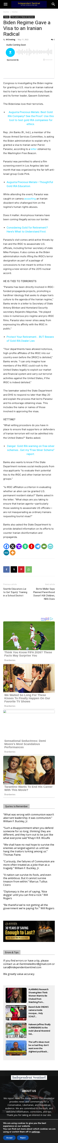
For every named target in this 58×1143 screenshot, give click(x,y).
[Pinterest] (21, 569)
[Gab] (25, 546)
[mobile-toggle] (5, 4)
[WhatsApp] (28, 569)
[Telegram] (38, 546)
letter (34, 149)
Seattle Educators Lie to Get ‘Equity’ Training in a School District (15, 592)
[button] (53, 4)
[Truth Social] (19, 546)
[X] (12, 546)
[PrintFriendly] (50, 546)
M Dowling (10, 39)
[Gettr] (31, 546)
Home (6, 12)
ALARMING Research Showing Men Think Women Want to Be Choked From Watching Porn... (38, 993)
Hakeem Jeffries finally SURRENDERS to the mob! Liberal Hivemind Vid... (40, 1028)
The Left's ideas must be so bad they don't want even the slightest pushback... (39, 1045)
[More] (12, 552)
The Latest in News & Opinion (22, 17)
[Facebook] (6, 546)
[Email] (44, 546)
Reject (22, 1137)
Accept (9, 1137)
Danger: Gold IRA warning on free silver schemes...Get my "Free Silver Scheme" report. (30, 450)
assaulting (30, 198)
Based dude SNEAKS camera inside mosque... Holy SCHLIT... (39, 1010)
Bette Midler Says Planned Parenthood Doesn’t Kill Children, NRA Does (44, 593)
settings (36, 1131)
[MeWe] (6, 552)
